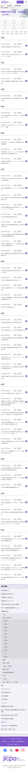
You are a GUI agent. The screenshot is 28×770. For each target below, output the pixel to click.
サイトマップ (6, 738)
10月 (12, 31)
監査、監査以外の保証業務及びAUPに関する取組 (13, 710)
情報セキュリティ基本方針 (8, 741)
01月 (25, 33)
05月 (8, 33)
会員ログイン (20, 2)
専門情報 (9, 5)
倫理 (4, 660)
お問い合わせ (10, 744)
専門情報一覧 (5, 590)
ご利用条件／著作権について (17, 738)
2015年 (23, 28)
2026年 (5, 21)
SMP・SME (6, 663)
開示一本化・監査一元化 (8, 729)
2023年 (5, 23)
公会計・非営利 (7, 666)
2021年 (23, 23)
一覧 (4, 614)
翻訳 (2, 685)
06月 (3, 33)
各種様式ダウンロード (7, 601)
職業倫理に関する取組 (7, 706)
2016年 (14, 28)
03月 (16, 33)
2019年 (14, 26)
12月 (3, 31)
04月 (12, 33)
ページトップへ (2, 733)
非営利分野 (4, 699)
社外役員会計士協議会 (7, 718)
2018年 (23, 26)
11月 (8, 31)
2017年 (5, 28)
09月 (16, 31)
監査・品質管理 (4, 7)
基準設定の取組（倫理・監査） (10, 715)
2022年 (14, 23)
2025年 (14, 21)
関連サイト (17, 744)
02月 (21, 33)
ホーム (2, 5)
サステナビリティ (6, 689)
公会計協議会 (5, 696)
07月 (25, 31)
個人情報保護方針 (20, 741)
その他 (4, 679)
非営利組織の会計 (6, 692)
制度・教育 (6, 669)
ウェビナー (4, 703)
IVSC (4, 675)
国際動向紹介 (18, 5)
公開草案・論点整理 (6, 597)
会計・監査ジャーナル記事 (10, 682)
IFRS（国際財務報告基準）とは (10, 608)
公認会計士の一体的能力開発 (9, 725)
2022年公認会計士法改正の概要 (10, 604)
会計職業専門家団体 (8, 672)
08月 (21, 31)
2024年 (23, 21)
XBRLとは (4, 722)
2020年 (5, 26)
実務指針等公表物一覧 (7, 594)
